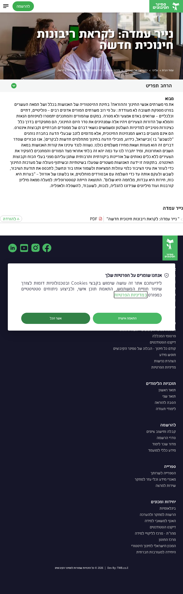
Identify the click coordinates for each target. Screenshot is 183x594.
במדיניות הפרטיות (130, 295)
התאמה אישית (127, 318)
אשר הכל (56, 318)
